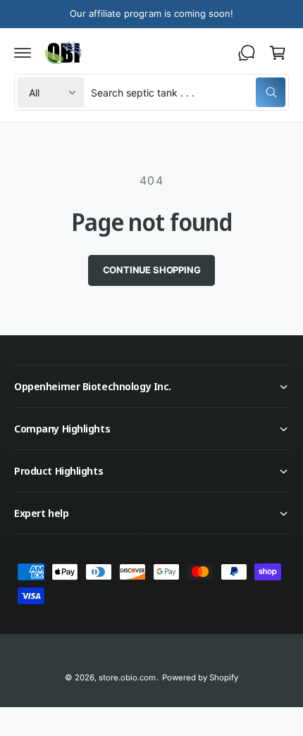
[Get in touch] (246, 52)
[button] (22, 52)
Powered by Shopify (200, 677)
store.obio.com (127, 677)
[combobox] (188, 92)
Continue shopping (152, 269)
